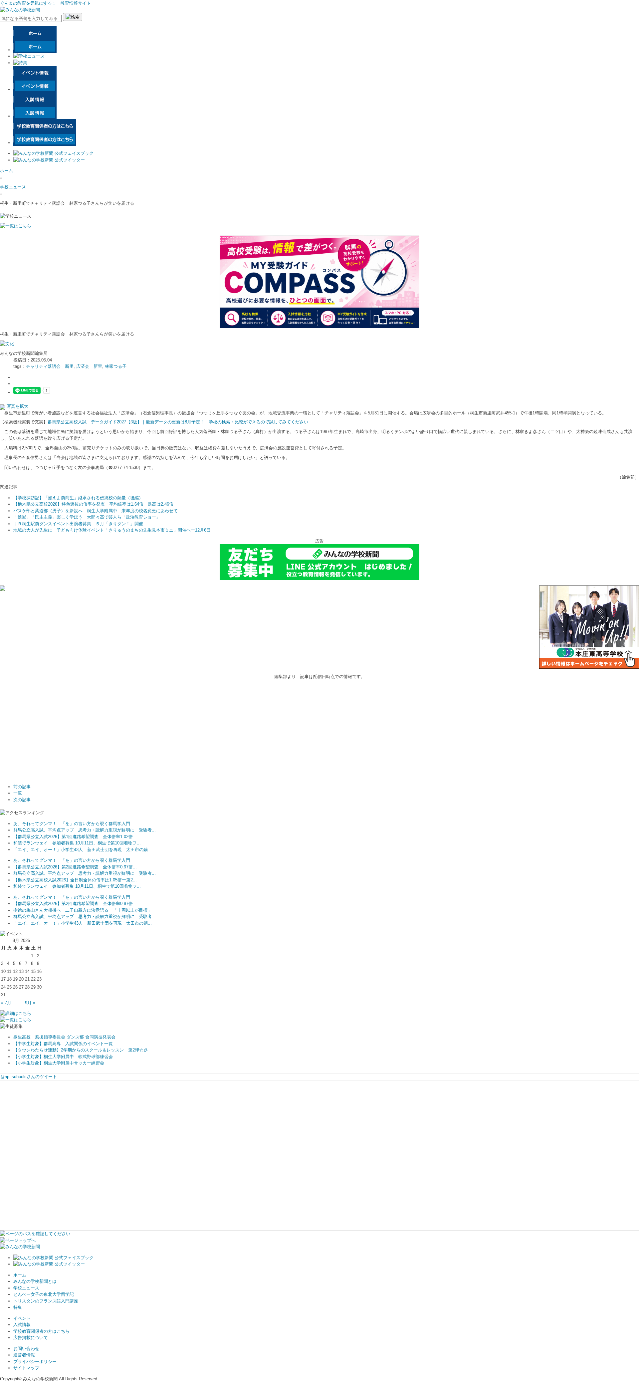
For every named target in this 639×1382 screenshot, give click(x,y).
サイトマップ (26, 1367)
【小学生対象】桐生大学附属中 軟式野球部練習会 (63, 1056)
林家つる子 (115, 366)
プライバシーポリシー (35, 1361)
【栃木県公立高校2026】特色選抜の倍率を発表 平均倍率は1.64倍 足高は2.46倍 (93, 504)
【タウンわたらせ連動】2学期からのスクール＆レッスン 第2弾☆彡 (80, 1049)
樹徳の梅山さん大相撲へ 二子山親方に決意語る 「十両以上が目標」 (82, 910)
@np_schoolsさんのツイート (28, 1076)
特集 (17, 1307)
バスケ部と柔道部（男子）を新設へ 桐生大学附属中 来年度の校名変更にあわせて (95, 510)
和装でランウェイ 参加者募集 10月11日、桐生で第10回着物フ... (77, 842)
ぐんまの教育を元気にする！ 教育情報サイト (45, 3)
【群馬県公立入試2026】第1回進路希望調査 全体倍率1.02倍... (75, 836)
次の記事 (22, 799)
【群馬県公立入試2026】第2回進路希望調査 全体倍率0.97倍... (75, 866)
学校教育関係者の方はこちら (41, 1331)
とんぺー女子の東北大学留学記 (43, 1294)
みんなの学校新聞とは (35, 1281)
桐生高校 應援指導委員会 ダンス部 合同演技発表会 (64, 1037)
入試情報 (22, 1324)
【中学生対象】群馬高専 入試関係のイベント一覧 (63, 1043)
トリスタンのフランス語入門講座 (45, 1300)
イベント (22, 1318)
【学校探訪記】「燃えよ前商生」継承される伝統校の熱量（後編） (78, 497)
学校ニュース (13, 186)
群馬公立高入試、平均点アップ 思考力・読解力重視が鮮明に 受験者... (84, 829)
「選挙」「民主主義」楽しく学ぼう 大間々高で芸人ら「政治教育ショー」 (86, 517)
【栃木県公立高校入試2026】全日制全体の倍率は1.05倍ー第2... (75, 879)
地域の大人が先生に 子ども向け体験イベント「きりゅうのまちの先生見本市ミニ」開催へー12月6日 (112, 530)
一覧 (17, 793)
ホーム (6, 170)
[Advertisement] (50, 737)
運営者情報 (24, 1354)
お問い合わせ (26, 1348)
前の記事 (22, 786)
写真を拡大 (16, 406)
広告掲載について (30, 1337)
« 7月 (6, 1002)
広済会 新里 (89, 366)
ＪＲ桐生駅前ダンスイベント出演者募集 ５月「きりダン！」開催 (78, 523)
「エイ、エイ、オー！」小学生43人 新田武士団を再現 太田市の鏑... (82, 849)
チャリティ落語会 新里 (50, 366)
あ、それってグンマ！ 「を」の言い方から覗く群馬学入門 (71, 823)
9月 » (30, 1002)
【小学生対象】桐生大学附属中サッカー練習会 (58, 1062)
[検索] (72, 17)
